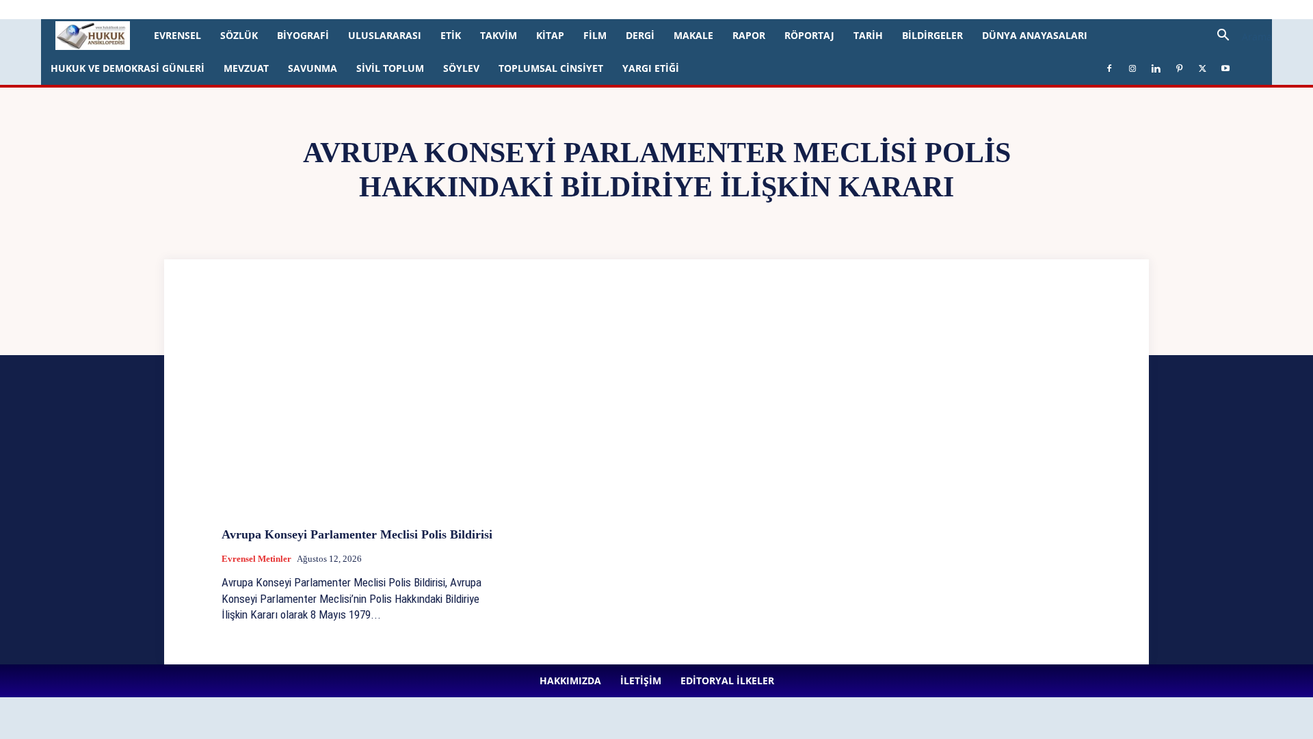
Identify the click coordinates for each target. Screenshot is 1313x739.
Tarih (868, 35)
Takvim (498, 35)
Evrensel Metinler (256, 559)
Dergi (640, 35)
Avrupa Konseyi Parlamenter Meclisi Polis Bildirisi (357, 534)
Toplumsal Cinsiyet (551, 68)
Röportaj (809, 35)
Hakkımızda (139, 9)
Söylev (461, 68)
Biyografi (303, 35)
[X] (388, 9)
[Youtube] (411, 9)
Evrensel (177, 35)
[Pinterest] (366, 9)
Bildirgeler (932, 35)
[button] (1239, 36)
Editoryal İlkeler (238, 9)
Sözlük (239, 35)
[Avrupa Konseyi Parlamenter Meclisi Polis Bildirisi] (360, 413)
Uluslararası (384, 35)
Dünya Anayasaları (1034, 35)
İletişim (185, 9)
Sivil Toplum (390, 68)
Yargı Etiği (650, 68)
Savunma (312, 68)
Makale (693, 35)
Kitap (550, 35)
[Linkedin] (343, 9)
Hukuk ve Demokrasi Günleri (127, 68)
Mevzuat (246, 68)
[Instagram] (320, 9)
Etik (450, 35)
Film (595, 35)
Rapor (748, 35)
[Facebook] (298, 9)
